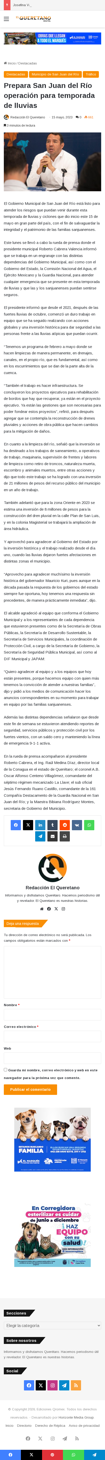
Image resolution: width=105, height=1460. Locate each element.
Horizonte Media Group (76, 1417)
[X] (28, 825)
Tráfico (91, 74)
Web (7, 1048)
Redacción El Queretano (27, 117)
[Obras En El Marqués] (52, 38)
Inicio (11, 63)
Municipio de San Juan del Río (55, 74)
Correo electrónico (21, 1027)
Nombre (12, 1005)
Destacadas (27, 63)
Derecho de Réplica (50, 1426)
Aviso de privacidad (84, 1426)
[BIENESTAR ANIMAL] (52, 1170)
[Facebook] (16, 825)
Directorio (24, 1426)
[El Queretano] (33, 19)
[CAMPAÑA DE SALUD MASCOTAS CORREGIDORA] (52, 1266)
